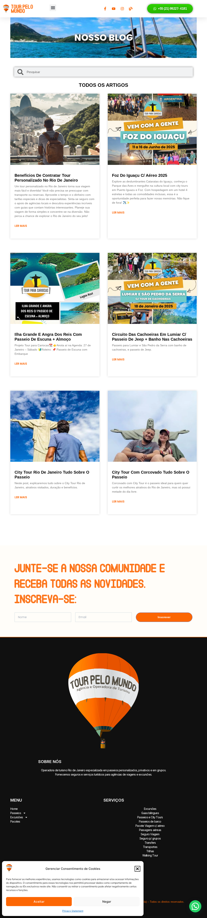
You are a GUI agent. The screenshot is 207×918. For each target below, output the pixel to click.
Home (14, 808)
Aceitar (39, 901)
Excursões (16, 817)
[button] (137, 869)
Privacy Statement (72, 910)
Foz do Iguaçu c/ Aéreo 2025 (139, 175)
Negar (106, 901)
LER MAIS (21, 225)
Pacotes (15, 821)
